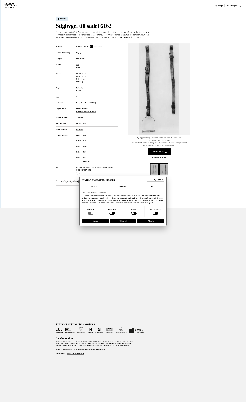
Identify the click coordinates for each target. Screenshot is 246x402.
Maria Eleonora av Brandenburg (86, 111)
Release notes (100, 349)
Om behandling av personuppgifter (84, 349)
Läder (78, 67)
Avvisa (95, 221)
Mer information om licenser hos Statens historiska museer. (76, 183)
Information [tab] (123, 186)
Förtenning (79, 88)
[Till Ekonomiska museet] (69, 330)
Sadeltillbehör (80, 59)
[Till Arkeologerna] (59, 330)
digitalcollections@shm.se (75, 353)
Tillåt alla (151, 221)
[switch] (112, 213)
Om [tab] (152, 186)
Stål (77, 64)
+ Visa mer (86, 162)
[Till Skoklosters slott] (109, 330)
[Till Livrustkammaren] (99, 330)
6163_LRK (79, 129)
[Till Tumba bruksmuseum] (121, 330)
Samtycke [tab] (94, 186)
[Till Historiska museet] (90, 330)
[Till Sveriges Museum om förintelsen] (136, 330)
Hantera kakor (67, 349)
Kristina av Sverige (82, 109)
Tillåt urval (123, 221)
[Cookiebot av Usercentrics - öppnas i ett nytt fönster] (155, 180)
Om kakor (59, 349)
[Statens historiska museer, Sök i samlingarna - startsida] (12, 5)
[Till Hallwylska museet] (81, 330)
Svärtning (79, 91)
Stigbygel (79, 53)
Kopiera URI (82, 174)
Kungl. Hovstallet (81, 103)
